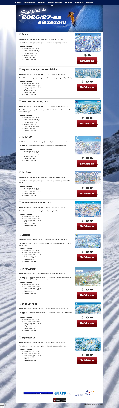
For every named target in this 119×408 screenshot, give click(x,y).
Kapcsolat (89, 2)
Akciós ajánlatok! (29, 2)
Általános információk (55, 2)
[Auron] (85, 55)
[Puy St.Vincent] (83, 290)
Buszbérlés (68, 2)
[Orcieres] (83, 252)
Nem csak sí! (79, 2)
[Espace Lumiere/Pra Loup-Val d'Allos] (83, 82)
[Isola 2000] (83, 158)
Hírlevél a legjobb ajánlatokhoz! (38, 393)
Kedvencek (41, 2)
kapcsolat (100, 404)
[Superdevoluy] (83, 355)
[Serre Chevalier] (83, 318)
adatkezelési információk (90, 404)
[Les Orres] (83, 188)
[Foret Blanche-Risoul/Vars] (83, 118)
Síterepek (18, 2)
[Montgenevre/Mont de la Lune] (83, 221)
